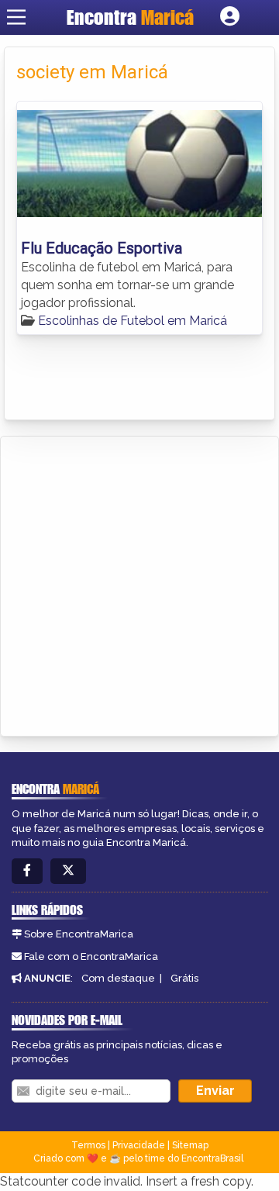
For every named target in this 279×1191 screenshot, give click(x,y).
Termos (88, 1145)
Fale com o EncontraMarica (91, 956)
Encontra (130, 17)
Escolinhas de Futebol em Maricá (132, 320)
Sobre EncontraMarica (78, 934)
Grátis (184, 978)
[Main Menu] (16, 17)
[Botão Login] (229, 17)
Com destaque (118, 978)
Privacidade (138, 1145)
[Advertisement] (139, 583)
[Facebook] (27, 871)
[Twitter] (68, 871)
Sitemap (190, 1145)
